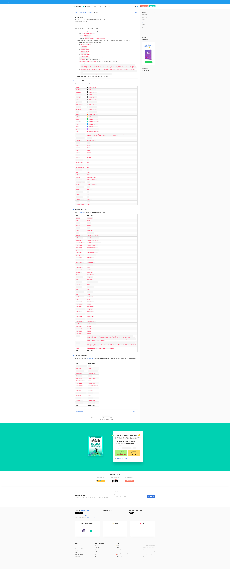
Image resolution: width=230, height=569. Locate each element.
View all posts (77, 556)
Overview (90, 12)
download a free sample (122, 458)
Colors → (135, 411)
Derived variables (145, 70)
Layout (96, 551)
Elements (97, 554)
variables (81, 83)
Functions (144, 26)
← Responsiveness (79, 411)
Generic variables (145, 71)
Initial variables (145, 68)
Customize (144, 15)
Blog (76, 546)
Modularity (144, 19)
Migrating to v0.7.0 (79, 548)
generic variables (91, 358)
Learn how (80, 360)
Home (76, 12)
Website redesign (79, 550)
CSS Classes (144, 17)
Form (96, 553)
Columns (97, 549)
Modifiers (97, 547)
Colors (143, 24)
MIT (85, 515)
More (109, 6)
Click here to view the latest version (37, 2)
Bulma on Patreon (79, 554)
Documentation (82, 12)
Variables (144, 22)
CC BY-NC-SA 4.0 (90, 517)
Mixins (143, 27)
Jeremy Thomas (84, 510)
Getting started (145, 14)
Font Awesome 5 (78, 552)
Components (98, 556)
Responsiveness (145, 21)
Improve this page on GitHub (106, 419)
